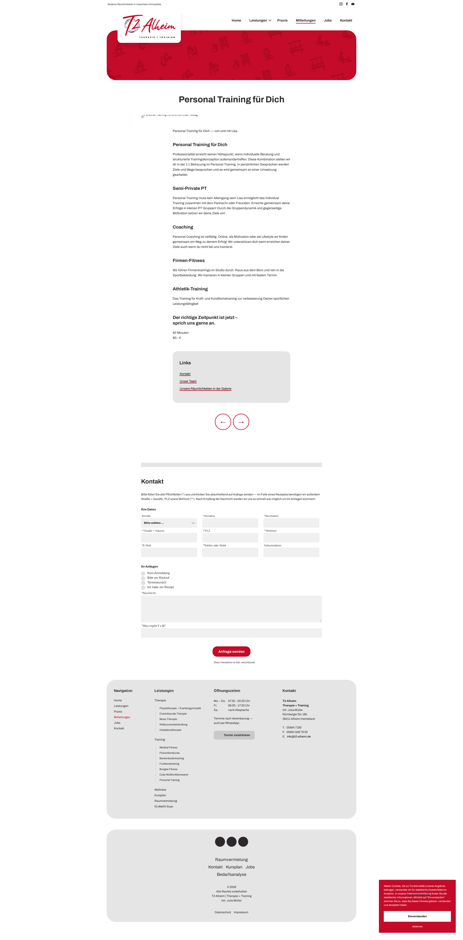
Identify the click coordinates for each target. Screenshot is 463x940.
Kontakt (346, 20)
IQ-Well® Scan (163, 806)
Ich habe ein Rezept (160, 587)
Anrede (146, 516)
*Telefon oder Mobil (214, 545)
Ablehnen (417, 926)
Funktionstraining (169, 763)
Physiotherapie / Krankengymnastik (179, 708)
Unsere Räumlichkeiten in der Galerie (205, 388)
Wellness (160, 789)
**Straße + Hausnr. (153, 530)
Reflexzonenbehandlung (173, 724)
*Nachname (271, 516)
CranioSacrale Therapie (173, 713)
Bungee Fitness (168, 769)
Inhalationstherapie (170, 729)
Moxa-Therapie (168, 719)
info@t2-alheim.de (299, 736)
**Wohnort (270, 530)
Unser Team (188, 381)
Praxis (282, 20)
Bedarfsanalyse (231, 874)
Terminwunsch (156, 582)
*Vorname (209, 516)
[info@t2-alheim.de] (352, 4)
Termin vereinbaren (237, 735)
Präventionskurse (170, 752)
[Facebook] (346, 4)
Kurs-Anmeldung (158, 573)
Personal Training (170, 780)
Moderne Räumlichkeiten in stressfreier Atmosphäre (134, 4)
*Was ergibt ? (154, 625)
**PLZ (206, 530)
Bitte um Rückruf (158, 577)
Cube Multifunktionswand (174, 774)
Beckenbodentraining (172, 758)
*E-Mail (146, 545)
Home (236, 20)
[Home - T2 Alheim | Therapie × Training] (149, 26)
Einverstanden (417, 916)
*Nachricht (149, 593)
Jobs (328, 20)
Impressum (241, 912)
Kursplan (160, 795)
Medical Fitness (168, 747)
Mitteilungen (306, 20)
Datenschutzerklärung (419, 893)
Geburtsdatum (272, 545)
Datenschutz (223, 912)
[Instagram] (340, 4)
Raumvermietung (165, 800)
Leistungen (258, 20)
